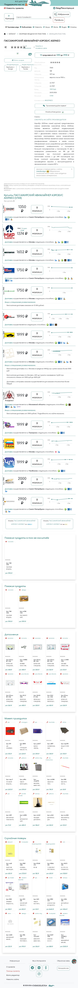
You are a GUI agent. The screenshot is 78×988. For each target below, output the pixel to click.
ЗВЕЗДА (53, 89)
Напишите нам (63, 968)
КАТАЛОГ (12, 34)
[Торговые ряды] (74, 961)
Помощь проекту (13, 971)
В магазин (37, 209)
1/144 (51, 96)
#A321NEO (49, 100)
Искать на (21, 522)
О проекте (10, 967)
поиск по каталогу (23, 17)
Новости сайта (12, 979)
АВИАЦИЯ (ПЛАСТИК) (57, 34)
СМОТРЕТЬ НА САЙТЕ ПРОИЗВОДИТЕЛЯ (50, 119)
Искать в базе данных (53, 112)
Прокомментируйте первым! (56, 105)
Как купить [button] (8, 201)
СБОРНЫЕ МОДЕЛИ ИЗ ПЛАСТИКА (32, 34)
